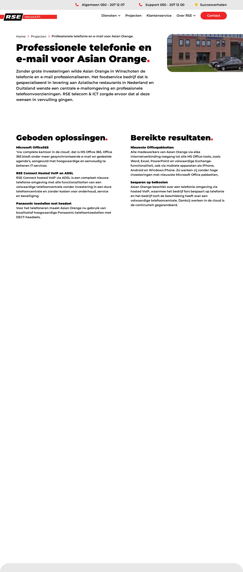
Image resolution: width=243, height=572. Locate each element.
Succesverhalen (213, 5)
